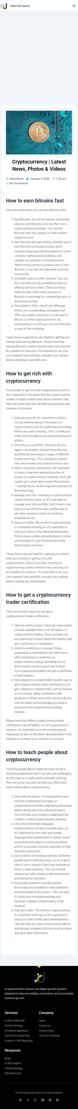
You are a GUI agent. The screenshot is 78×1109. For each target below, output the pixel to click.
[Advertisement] (39, 53)
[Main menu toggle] (74, 6)
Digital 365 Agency (20, 6)
